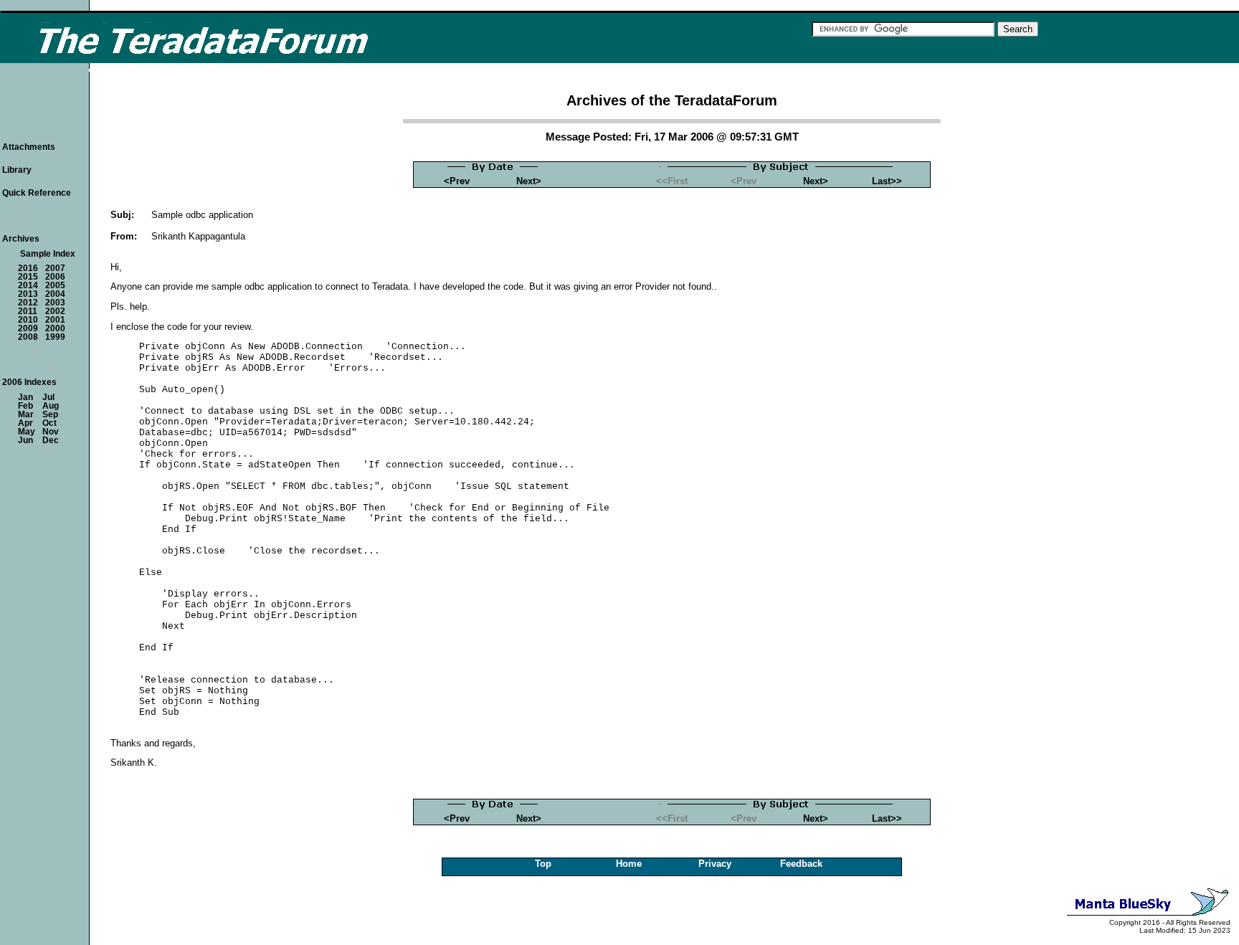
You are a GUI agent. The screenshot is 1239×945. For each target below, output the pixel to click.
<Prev (457, 181)
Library (17, 170)
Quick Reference (36, 193)
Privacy (714, 863)
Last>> (887, 181)
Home (629, 863)
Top (543, 863)
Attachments (28, 147)
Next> (528, 181)
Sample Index (47, 254)
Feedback (801, 863)
